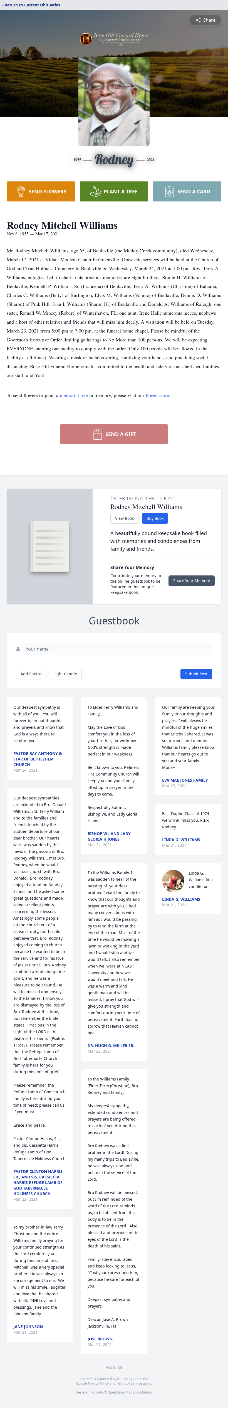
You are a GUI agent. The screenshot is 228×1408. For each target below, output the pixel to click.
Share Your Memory (191, 580)
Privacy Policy (98, 1383)
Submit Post (196, 673)
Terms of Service (129, 1383)
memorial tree (74, 395)
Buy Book (155, 518)
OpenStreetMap (120, 1392)
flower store (157, 395)
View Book (124, 518)
